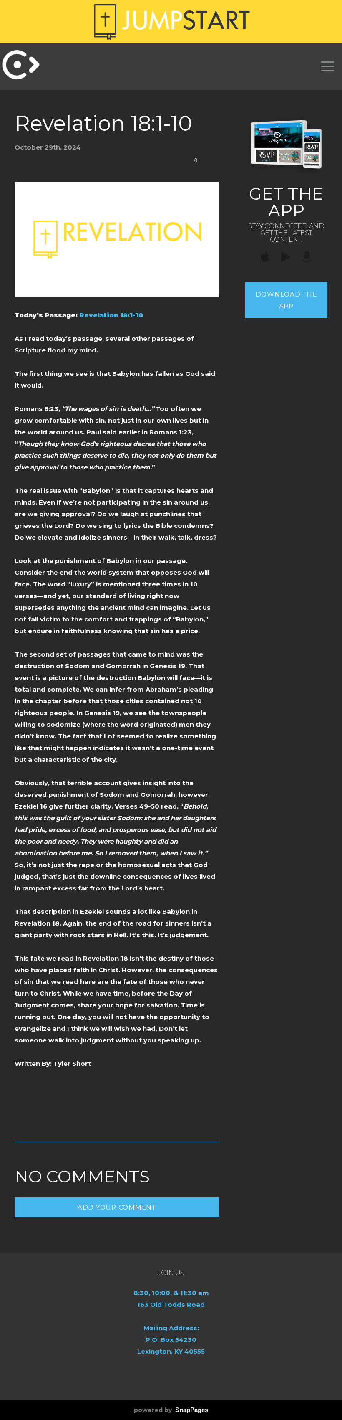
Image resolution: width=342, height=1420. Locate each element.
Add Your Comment (117, 1207)
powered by (171, 1410)
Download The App (286, 300)
